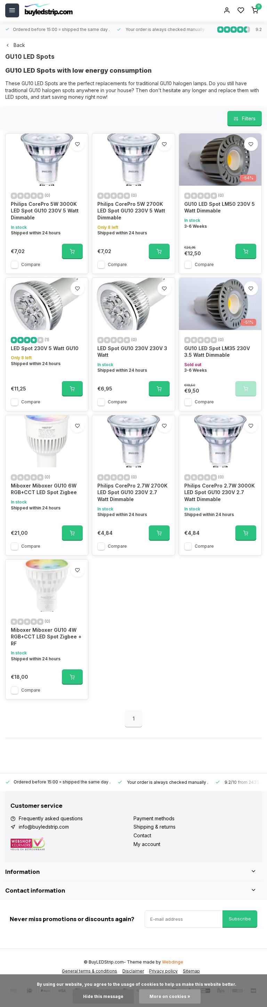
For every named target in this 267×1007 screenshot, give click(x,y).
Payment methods (154, 818)
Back (19, 45)
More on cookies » (169, 996)
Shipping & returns (155, 827)
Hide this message (103, 996)
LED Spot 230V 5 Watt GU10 (45, 348)
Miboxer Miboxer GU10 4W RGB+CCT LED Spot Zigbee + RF (46, 636)
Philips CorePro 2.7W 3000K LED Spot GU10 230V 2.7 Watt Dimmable (219, 492)
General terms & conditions (89, 971)
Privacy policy (163, 971)
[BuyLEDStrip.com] (48, 10)
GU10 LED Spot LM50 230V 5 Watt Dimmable (219, 207)
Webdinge (172, 962)
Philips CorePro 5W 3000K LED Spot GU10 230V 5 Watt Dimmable (45, 210)
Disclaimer (133, 971)
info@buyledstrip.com (44, 827)
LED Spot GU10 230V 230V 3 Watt (132, 351)
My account (147, 844)
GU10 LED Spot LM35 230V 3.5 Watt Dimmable (217, 351)
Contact (142, 835)
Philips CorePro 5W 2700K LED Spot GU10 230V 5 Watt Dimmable (131, 210)
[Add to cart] (72, 251)
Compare (30, 264)
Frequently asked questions (51, 818)
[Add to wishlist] (77, 144)
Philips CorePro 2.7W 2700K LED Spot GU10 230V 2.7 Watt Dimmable (132, 492)
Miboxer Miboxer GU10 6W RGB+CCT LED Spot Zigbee (44, 489)
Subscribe (240, 918)
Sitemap (191, 971)
